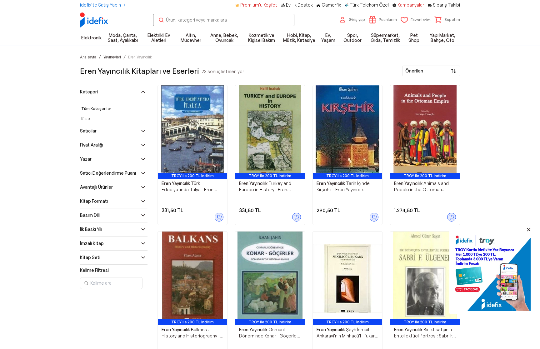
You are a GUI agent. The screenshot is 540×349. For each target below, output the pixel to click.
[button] (447, 19)
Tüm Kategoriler (96, 108)
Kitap (85, 118)
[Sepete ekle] (219, 217)
